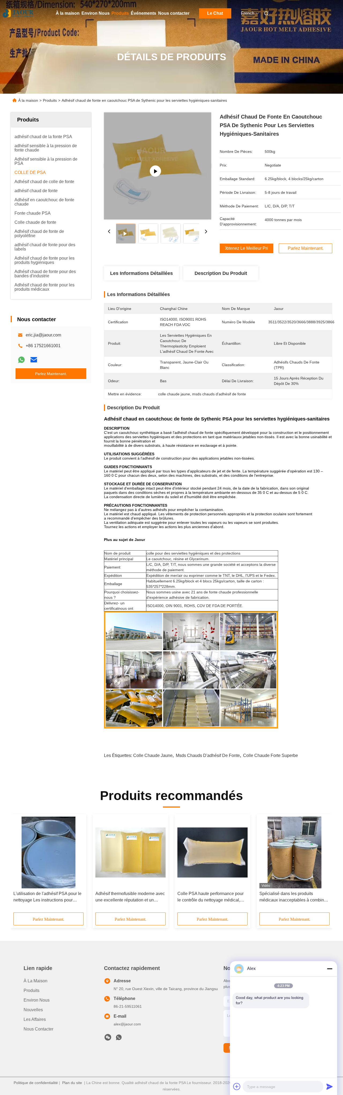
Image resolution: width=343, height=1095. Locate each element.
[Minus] (329, 968)
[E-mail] (33, 359)
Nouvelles (33, 1009)
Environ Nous (95, 13)
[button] (20, 865)
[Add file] (237, 1086)
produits (31, 990)
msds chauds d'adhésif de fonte (208, 755)
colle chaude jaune (153, 755)
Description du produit (221, 273)
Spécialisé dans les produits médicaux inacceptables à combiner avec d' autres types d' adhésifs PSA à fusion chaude (293, 897)
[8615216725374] (118, 1039)
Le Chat (215, 13)
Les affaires (35, 1019)
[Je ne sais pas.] (21, 359)
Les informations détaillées (141, 273)
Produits (120, 13)
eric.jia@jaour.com (43, 335)
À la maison (68, 13)
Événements (143, 13)
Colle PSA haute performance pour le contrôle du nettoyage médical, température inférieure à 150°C (210, 897)
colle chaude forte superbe (270, 755)
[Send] (329, 1086)
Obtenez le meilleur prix (246, 248)
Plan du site (72, 1083)
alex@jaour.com (127, 1024)
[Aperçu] (18, 13)
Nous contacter (173, 13)
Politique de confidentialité (36, 1083)
